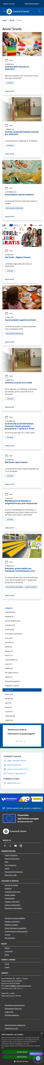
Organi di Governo (11, 855)
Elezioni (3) (9, 651)
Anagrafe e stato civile (12, 891)
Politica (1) (8, 677)
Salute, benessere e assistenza (15, 928)
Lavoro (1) (8, 664)
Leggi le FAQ (9, 1012)
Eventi (7, 964)
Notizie (7, 948)
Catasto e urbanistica (12, 901)
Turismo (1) (9, 711)
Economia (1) (9, 642)
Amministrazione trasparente (15, 1025)
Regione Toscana (9, 3)
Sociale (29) (9, 698)
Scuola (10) (9, 690)
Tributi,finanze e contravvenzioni (16, 931)
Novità (12, 20)
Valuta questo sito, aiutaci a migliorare (23, 808)
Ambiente (8, 888)
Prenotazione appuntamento (15, 1005)
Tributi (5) (8, 707)
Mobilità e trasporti (11, 925)
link (3, 1048)
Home (4, 20)
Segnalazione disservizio (13, 1008)
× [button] (41, 1033)
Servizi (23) (9, 694)
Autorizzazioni (10, 898)
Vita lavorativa (10, 938)
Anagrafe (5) (9, 616)
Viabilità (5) (9, 720)
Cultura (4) (8, 638)
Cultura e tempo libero (12, 905)
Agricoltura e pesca (11, 885)
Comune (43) (9, 629)
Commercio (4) (10, 625)
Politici (7, 868)
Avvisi (11, 60)
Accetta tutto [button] (22, 1052)
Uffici (6, 862)
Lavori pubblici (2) (11, 659)
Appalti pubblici (10, 895)
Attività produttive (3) (12, 621)
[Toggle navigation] (4, 11)
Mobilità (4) (9, 668)
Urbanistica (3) (10, 716)
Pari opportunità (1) (12, 672)
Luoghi (7, 967)
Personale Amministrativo (14, 872)
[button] (22, 1061)
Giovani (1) (8, 655)
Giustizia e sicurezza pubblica (15, 918)
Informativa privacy (11, 1028)
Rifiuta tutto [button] (22, 1057)
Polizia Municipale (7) (12, 681)
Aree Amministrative (12, 858)
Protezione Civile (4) (12, 685)
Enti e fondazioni (10, 865)
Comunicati (9, 951)
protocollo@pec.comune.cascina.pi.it (18, 986)
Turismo (7, 934)
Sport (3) (8, 703)
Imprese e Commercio (12, 921)
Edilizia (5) (8, 646)
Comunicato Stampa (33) (13, 634)
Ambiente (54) (10, 612)
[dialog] (22, 1048)
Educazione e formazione (13, 908)
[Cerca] (39, 11)
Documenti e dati (11, 875)
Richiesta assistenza (12, 1015)
